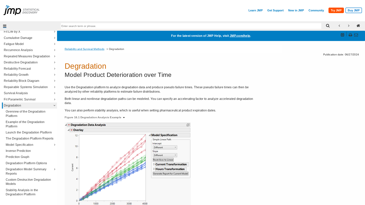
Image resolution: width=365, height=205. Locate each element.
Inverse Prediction (18, 150)
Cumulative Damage (18, 37)
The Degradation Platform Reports (29, 138)
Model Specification (19, 144)
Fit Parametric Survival (20, 99)
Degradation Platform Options (26, 163)
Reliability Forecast (17, 68)
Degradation (12, 105)
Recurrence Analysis (18, 50)
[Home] (358, 26)
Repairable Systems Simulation (26, 87)
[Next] (349, 26)
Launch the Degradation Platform (29, 132)
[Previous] (339, 26)
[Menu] (5, 26)
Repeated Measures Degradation (27, 56)
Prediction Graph (17, 156)
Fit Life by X (12, 31)
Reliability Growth (16, 74)
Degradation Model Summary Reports (26, 171)
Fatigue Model (14, 44)
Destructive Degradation (21, 62)
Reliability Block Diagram (21, 80)
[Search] (328, 26)
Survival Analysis (16, 93)
